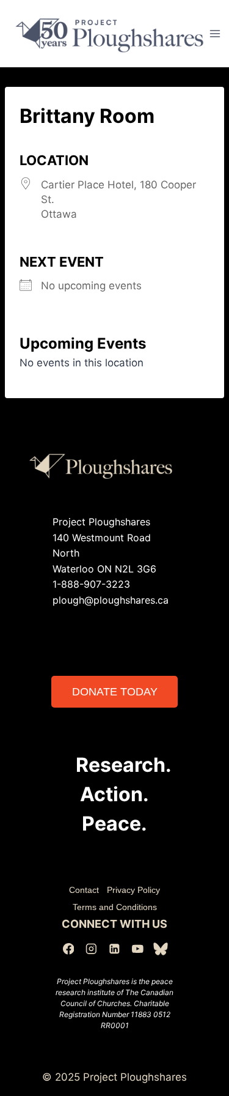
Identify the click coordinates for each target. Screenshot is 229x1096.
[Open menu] (215, 33)
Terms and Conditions (115, 907)
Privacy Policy (133, 890)
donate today (115, 692)
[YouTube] (137, 949)
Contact (84, 890)
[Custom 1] (160, 949)
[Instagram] (91, 949)
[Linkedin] (114, 949)
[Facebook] (68, 949)
